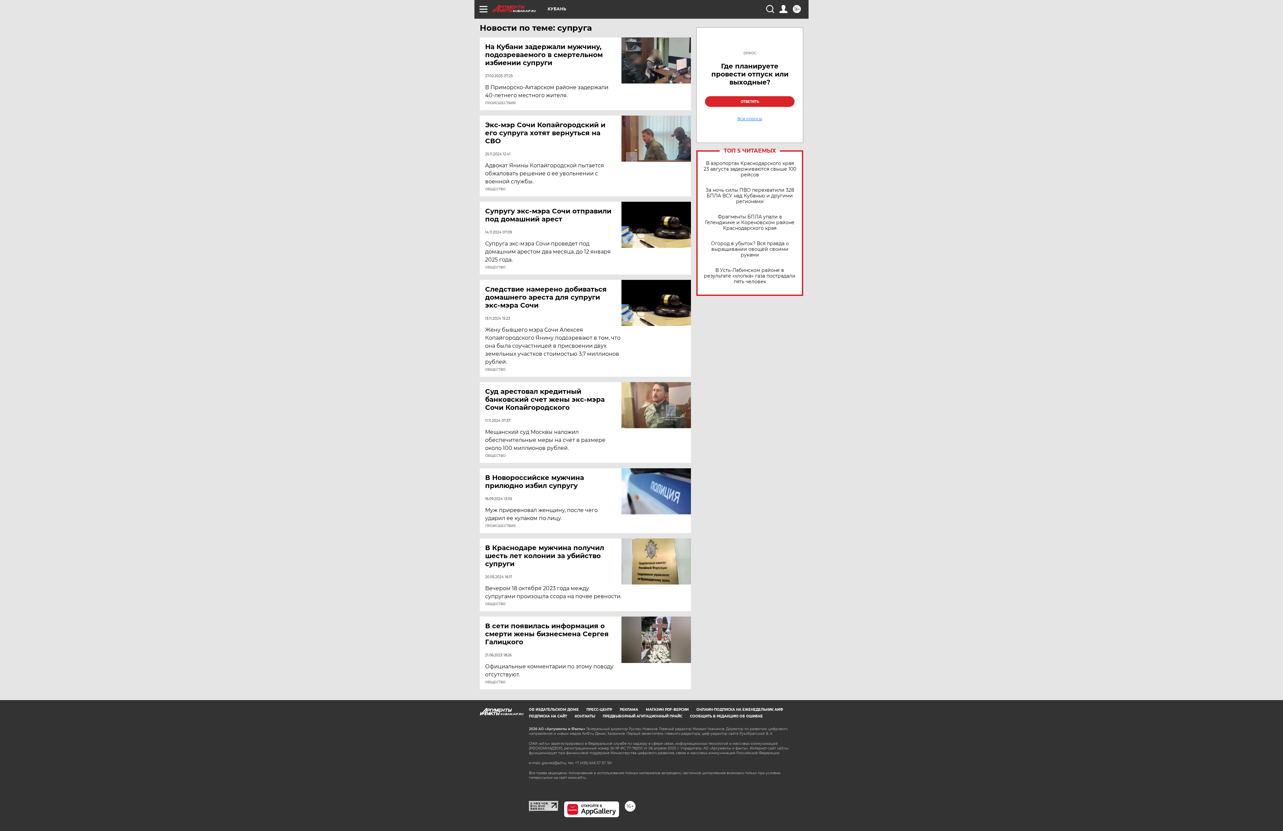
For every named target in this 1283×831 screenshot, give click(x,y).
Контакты (585, 716)
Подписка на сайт (548, 716)
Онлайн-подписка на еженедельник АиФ (739, 709)
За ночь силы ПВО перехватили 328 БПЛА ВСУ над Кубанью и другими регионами (750, 195)
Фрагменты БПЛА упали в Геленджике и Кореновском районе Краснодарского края (750, 222)
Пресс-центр (599, 709)
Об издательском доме (554, 709)
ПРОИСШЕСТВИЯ (500, 103)
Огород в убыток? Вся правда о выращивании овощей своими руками (750, 249)
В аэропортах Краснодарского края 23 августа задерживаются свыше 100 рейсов (750, 169)
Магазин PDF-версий (667, 709)
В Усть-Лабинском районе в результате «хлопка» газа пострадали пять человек (750, 276)
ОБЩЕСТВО (495, 189)
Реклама (629, 709)
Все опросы (749, 119)
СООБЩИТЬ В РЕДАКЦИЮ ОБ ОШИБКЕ (726, 716)
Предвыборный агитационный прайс (642, 716)
